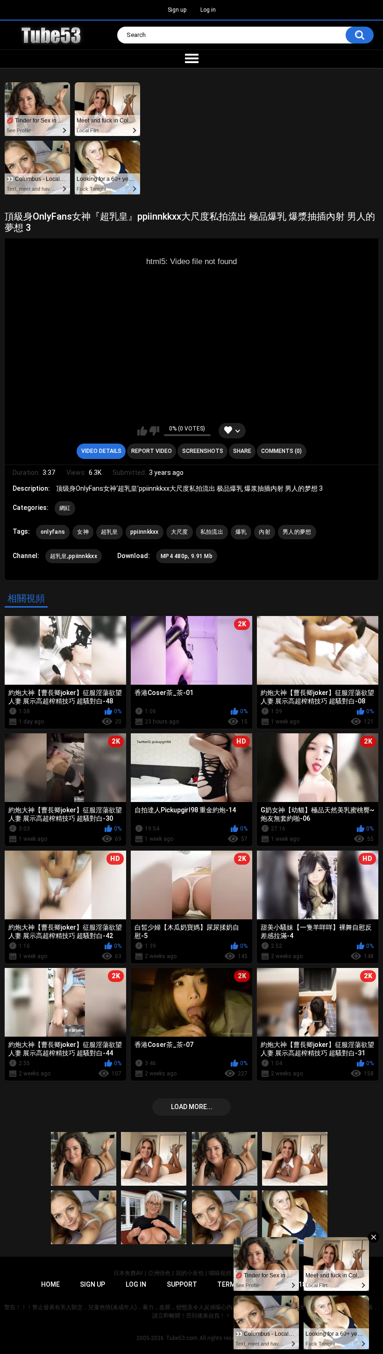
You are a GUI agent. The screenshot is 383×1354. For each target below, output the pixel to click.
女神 (83, 532)
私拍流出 (211, 532)
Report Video (151, 451)
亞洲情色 (159, 1273)
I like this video (142, 431)
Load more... (192, 1106)
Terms (228, 1284)
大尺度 (179, 532)
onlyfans (53, 532)
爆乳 (241, 532)
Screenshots (202, 451)
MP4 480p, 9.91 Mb (187, 556)
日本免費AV (128, 1273)
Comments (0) (281, 451)
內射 (264, 532)
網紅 (65, 508)
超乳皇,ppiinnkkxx (73, 556)
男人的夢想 (297, 532)
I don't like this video (154, 431)
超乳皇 (109, 532)
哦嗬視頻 (220, 1273)
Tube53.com (182, 1338)
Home (50, 1284)
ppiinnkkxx (144, 532)
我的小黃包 (190, 1273)
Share (242, 451)
